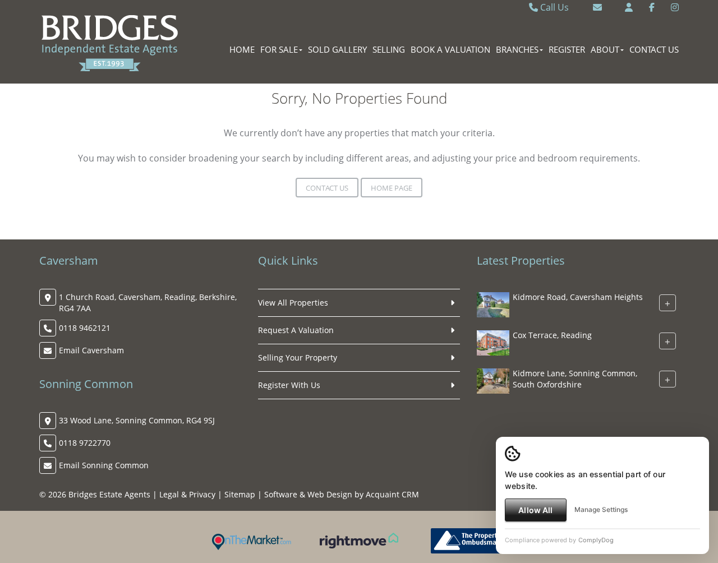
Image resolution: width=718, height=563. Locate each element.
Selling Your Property (297, 357)
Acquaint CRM (392, 494)
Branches (517, 49)
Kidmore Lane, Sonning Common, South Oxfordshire (575, 379)
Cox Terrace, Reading (552, 335)
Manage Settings (601, 509)
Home (242, 49)
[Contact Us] (629, 7)
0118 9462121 (85, 327)
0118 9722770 (85, 442)
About (605, 49)
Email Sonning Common (104, 465)
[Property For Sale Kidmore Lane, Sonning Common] (493, 380)
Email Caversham (91, 350)
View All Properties (293, 302)
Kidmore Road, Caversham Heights (578, 297)
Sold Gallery (337, 49)
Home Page (391, 188)
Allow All (535, 510)
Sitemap (239, 494)
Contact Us (654, 49)
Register (567, 49)
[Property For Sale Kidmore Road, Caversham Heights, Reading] (493, 303)
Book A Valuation (450, 49)
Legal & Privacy (187, 494)
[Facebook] (652, 7)
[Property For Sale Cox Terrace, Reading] (493, 341)
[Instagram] (675, 7)
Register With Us (289, 385)
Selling (388, 49)
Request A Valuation (296, 330)
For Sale (279, 49)
